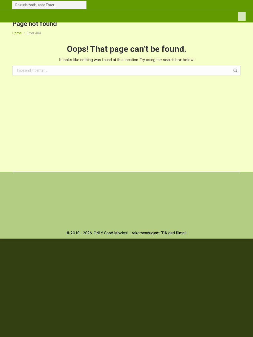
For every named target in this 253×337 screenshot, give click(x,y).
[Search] (82, 5)
